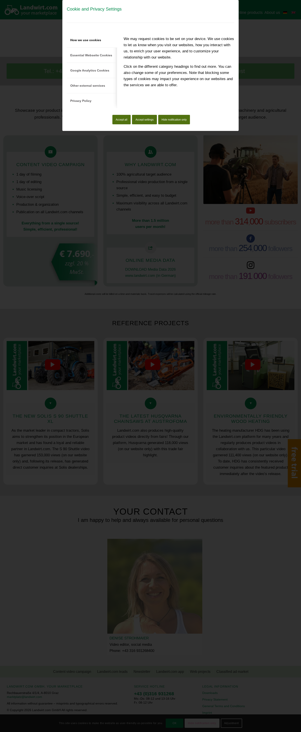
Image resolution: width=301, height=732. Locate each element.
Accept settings (145, 119)
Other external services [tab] (87, 85)
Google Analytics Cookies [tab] (89, 70)
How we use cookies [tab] (85, 40)
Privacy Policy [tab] (80, 101)
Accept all (121, 119)
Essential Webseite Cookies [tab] (91, 55)
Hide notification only (174, 119)
